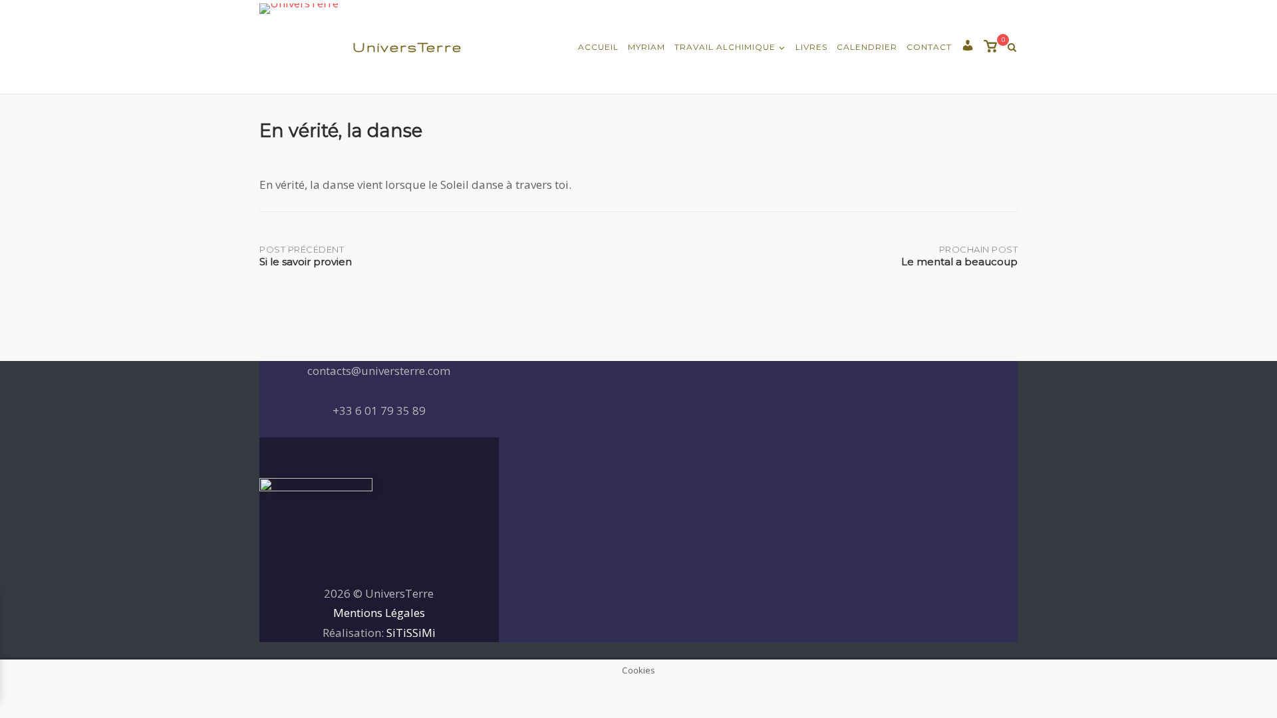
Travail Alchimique (725, 47)
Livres (811, 47)
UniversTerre (407, 47)
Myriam (646, 47)
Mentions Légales (379, 612)
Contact (929, 47)
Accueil (598, 47)
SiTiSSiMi (411, 632)
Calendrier (867, 47)
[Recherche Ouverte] (1012, 47)
